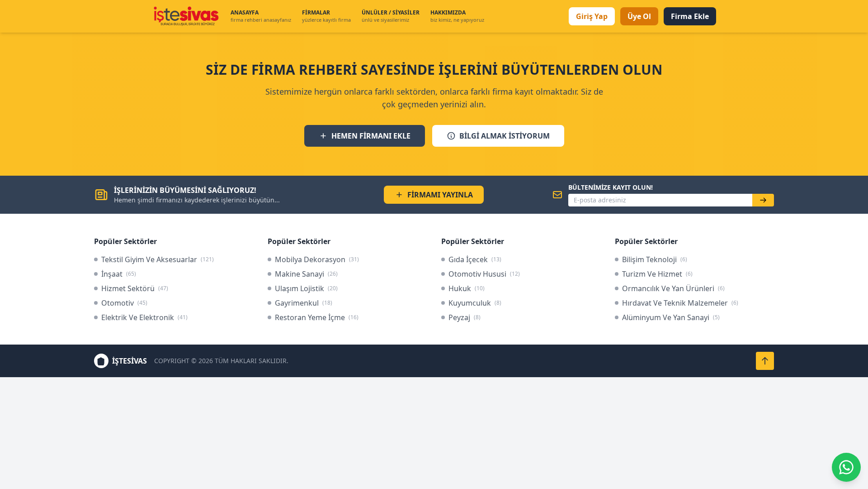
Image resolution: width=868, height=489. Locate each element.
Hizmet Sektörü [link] (134, 288)
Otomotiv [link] (124, 303)
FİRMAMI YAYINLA (440, 195)
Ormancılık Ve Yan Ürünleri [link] (673, 288)
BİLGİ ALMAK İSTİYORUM (504, 136)
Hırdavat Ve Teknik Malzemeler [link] (680, 303)
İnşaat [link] (118, 274)
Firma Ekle (690, 16)
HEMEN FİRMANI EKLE (370, 136)
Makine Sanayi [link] (306, 274)
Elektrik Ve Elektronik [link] (144, 317)
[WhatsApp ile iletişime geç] (846, 467)
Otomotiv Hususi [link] (484, 274)
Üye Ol (639, 16)
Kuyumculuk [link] (474, 303)
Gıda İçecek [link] (474, 259)
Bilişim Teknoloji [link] (654, 259)
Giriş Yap (592, 16)
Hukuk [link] (466, 288)
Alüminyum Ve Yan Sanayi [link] (671, 317)
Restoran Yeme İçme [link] (317, 317)
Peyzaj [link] (464, 317)
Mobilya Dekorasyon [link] (317, 259)
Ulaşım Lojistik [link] (306, 288)
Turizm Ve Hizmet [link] (657, 274)
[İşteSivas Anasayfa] (186, 16)
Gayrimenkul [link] (303, 303)
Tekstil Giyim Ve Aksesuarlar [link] (157, 259)
